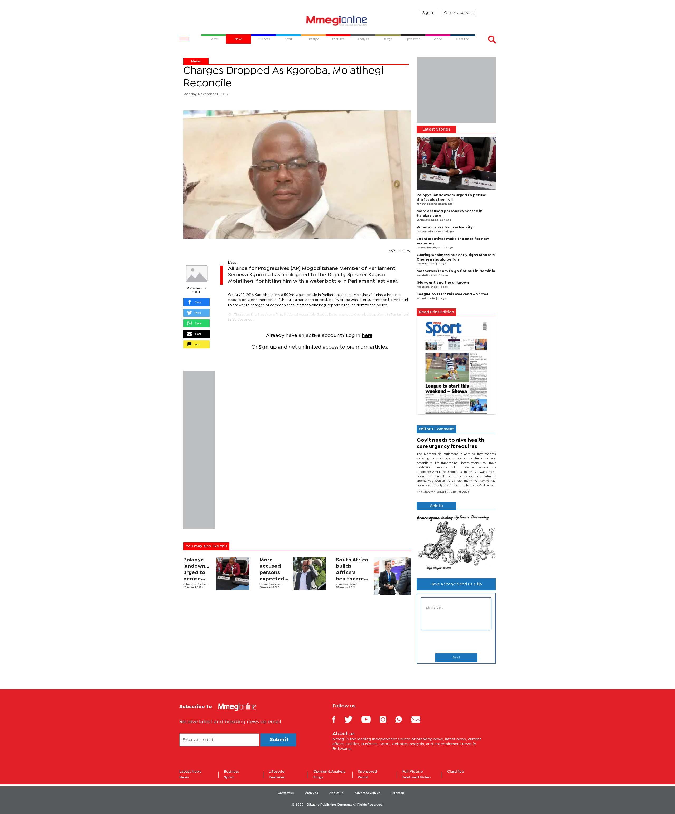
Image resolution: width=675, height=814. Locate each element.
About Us (336, 793)
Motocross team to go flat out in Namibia (456, 271)
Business (231, 771)
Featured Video (416, 777)
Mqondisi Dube (426, 298)
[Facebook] (338, 719)
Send (456, 657)
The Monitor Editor (431, 492)
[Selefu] (456, 542)
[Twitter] (352, 719)
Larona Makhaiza (270, 584)
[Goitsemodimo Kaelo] (196, 273)
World (363, 777)
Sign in (428, 13)
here (367, 335)
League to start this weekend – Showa (453, 294)
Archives (311, 793)
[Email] (419, 719)
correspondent (346, 584)
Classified (455, 771)
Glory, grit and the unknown (443, 282)
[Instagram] (387, 719)
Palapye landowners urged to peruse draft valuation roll (198, 579)
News (196, 61)
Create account (458, 13)
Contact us (286, 793)
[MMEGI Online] (337, 20)
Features (277, 777)
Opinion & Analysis (329, 771)
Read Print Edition (436, 312)
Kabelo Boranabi (427, 275)
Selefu (436, 506)
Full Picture (412, 771)
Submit (279, 740)
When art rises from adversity (445, 227)
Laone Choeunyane (430, 248)
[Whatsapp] (402, 719)
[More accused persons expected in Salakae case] (309, 573)
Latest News (190, 771)
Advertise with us (367, 793)
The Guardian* (426, 264)
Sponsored (367, 771)
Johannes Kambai (195, 584)
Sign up (267, 347)
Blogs (318, 777)
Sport (229, 777)
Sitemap (398, 793)
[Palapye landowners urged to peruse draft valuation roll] (232, 573)
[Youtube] (369, 719)
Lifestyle (277, 771)
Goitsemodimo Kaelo (196, 290)
